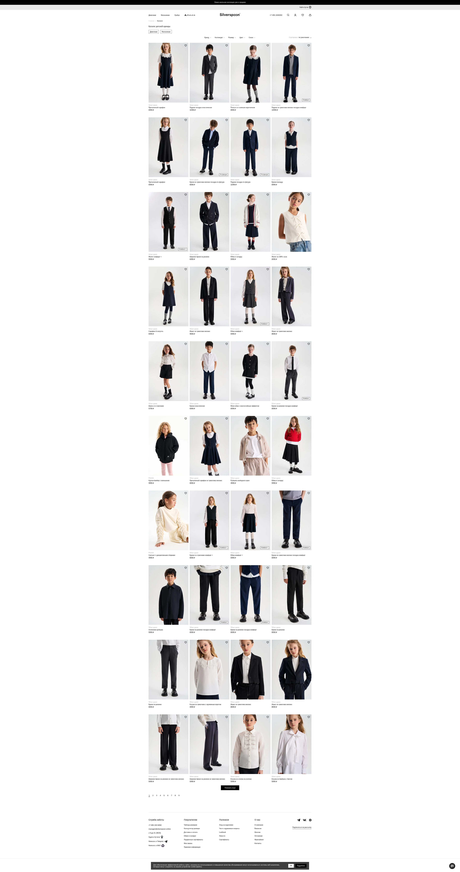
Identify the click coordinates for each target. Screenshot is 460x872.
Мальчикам (166, 32)
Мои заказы (188, 843)
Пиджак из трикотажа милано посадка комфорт (289, 107)
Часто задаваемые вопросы (229, 828)
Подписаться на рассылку (301, 827)
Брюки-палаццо (277, 182)
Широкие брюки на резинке (199, 257)
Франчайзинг (259, 840)
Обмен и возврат (190, 836)
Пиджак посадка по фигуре (240, 182)
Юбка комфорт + (237, 331)
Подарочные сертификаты (193, 840)
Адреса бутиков (154, 837)
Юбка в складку (236, 257)
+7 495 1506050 (276, 15)
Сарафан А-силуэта (156, 331)
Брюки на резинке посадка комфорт (285, 406)
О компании (259, 825)
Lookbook (222, 832)
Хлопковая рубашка (156, 630)
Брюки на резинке (278, 630)
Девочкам (153, 32)
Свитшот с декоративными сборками (162, 555)
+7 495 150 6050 (155, 825)
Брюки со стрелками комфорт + (201, 555)
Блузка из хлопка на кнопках (241, 779)
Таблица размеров (190, 825)
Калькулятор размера (192, 828)
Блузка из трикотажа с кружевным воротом (205, 704)
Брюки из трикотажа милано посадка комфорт (288, 555)
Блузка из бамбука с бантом (282, 779)
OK (291, 866)
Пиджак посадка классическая (201, 107)
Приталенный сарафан (157, 107)
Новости (222, 836)
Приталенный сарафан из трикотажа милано (206, 480)
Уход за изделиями (226, 825)
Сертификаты (224, 840)
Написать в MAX (155, 845)
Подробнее (301, 866)
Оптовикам (258, 836)
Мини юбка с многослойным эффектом (245, 406)
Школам (257, 832)
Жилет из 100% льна (279, 257)
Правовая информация (192, 847)
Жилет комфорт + (155, 257)
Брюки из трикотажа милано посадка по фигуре (207, 182)
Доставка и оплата (190, 832)
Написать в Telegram (156, 841)
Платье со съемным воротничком (243, 107)
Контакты (258, 843)
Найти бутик (303, 7)
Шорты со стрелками (156, 406)
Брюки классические (197, 406)
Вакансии (258, 828)
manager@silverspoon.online (160, 829)
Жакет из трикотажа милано (200, 331)
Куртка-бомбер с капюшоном (159, 480)
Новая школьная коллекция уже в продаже (230, 2)
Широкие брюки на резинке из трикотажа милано (166, 779)
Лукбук (177, 15)
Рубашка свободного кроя (240, 480)
